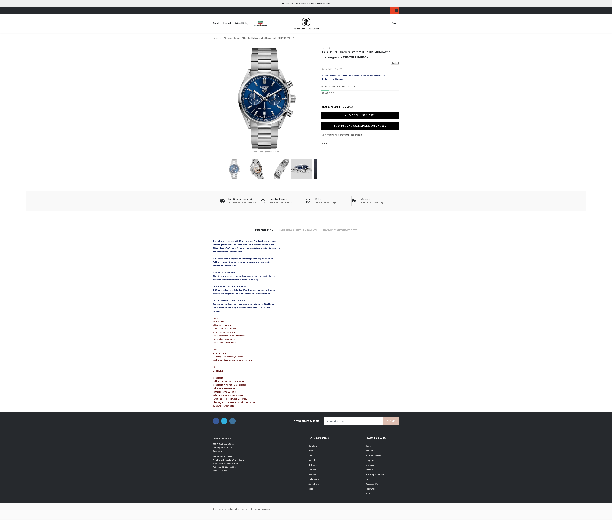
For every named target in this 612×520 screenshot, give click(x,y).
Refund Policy (241, 23)
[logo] (306, 23)
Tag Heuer (325, 48)
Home (215, 38)
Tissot (311, 455)
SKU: (323, 69)
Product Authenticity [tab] (340, 230)
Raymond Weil (372, 484)
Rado (310, 450)
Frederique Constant (375, 474)
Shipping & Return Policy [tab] (298, 230)
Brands (216, 23)
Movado (312, 460)
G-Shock (312, 465)
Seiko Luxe (313, 484)
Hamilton (312, 446)
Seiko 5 (369, 469)
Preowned (370, 488)
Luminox (312, 469)
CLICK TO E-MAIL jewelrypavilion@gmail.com (360, 126)
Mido (310, 488)
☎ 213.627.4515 (289, 3)
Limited (227, 23)
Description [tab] (264, 230)
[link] (213, 10)
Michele (312, 474)
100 (327, 135)
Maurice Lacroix (373, 455)
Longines (370, 460)
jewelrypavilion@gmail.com (315, 3)
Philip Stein (313, 479)
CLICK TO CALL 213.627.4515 (360, 115)
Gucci (368, 446)
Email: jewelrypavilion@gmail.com (228, 460)
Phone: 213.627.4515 (222, 456)
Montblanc (370, 465)
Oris (368, 479)
